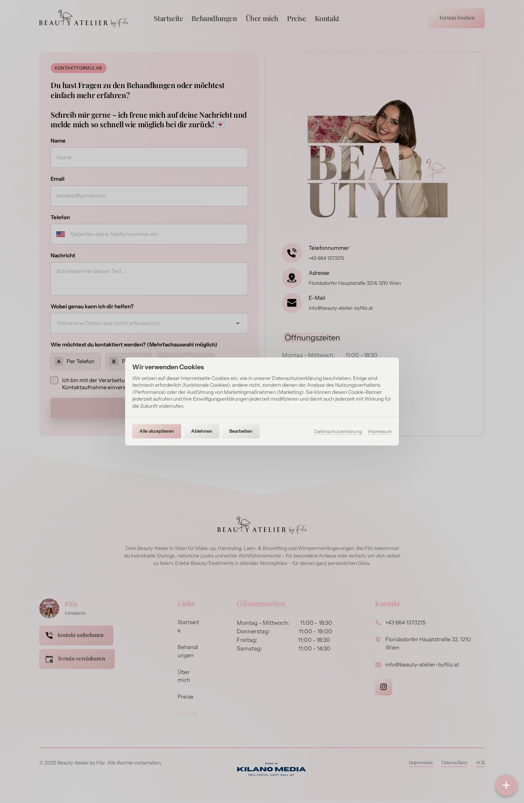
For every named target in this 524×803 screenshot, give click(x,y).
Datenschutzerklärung (338, 431)
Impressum (380, 431)
